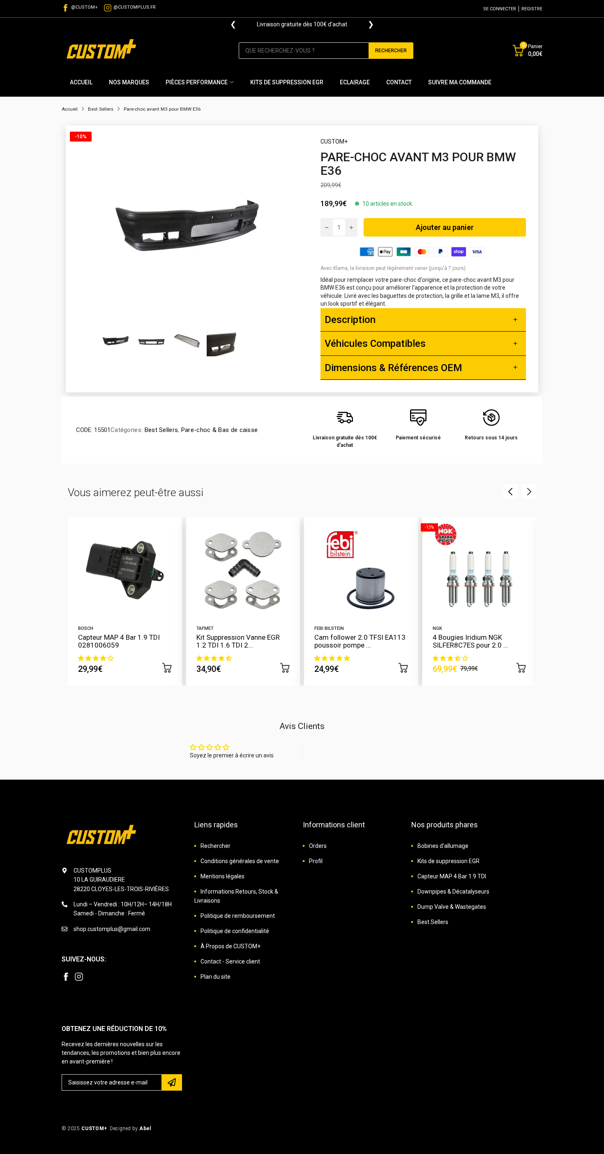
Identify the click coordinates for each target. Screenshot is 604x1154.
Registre (531, 9)
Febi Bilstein (329, 628)
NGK (437, 628)
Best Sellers (160, 430)
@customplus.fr (134, 7)
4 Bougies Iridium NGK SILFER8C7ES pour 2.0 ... (470, 641)
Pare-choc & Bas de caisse (219, 430)
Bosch (85, 628)
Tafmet (205, 628)
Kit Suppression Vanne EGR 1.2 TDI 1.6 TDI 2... (238, 641)
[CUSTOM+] (103, 50)
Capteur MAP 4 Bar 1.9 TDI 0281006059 (119, 641)
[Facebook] (66, 977)
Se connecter (499, 9)
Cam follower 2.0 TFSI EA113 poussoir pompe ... (360, 641)
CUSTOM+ (334, 141)
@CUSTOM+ (84, 7)
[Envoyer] (171, 1082)
